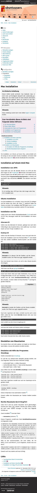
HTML (6, 79)
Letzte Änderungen (7, 32)
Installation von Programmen (13, 130)
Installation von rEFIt (12, 139)
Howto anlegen (6, 52)
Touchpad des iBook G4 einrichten (13, 459)
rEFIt (11, 158)
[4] (10, 413)
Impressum (18, 485)
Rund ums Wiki (6, 65)
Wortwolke (5, 43)
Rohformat (7, 77)
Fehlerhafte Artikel (7, 63)
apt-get (16, 268)
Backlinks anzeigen (7, 72)
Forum (9, 15)
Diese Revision (11, 468)
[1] (28, 237)
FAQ (3, 37)
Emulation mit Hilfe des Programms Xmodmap (20, 147)
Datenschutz (12, 485)
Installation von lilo (12, 143)
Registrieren (33, 3)
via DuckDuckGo (32, 20)
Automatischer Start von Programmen (15, 128)
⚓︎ (34, 124)
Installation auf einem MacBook (12, 463)
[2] (28, 279)
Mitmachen (32, 15)
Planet (25, 15)
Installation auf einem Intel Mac (12, 138)
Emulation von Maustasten (11, 145)
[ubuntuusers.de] (11, 9)
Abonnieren (33, 82)
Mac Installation (12, 23)
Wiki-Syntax (5, 55)
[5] (16, 416)
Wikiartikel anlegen (7, 50)
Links (5, 150)
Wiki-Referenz (6, 54)
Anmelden (26, 3)
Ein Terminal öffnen (10, 124)
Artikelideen (5, 59)
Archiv (5, 23)
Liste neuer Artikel (7, 34)
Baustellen (5, 57)
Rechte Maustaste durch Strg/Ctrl (16, 149)
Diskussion (26, 82)
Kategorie (5, 41)
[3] (26, 392)
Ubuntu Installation (12, 141)
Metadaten (7, 75)
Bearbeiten (13, 82)
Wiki (14, 15)
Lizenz (2, 485)
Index (4, 30)
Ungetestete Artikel (7, 61)
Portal (4, 15)
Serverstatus (25, 485)
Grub (28, 214)
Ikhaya (20, 15)
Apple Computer (30, 113)
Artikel (7, 82)
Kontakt (6, 485)
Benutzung (5, 39)
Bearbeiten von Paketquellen (13, 132)
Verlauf (19, 82)
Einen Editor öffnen (10, 126)
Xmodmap (17, 356)
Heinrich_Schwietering (26, 470)
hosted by (3, 1)
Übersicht (5, 36)
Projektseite (15, 173)
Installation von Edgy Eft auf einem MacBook (15, 465)
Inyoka (8, 478)
